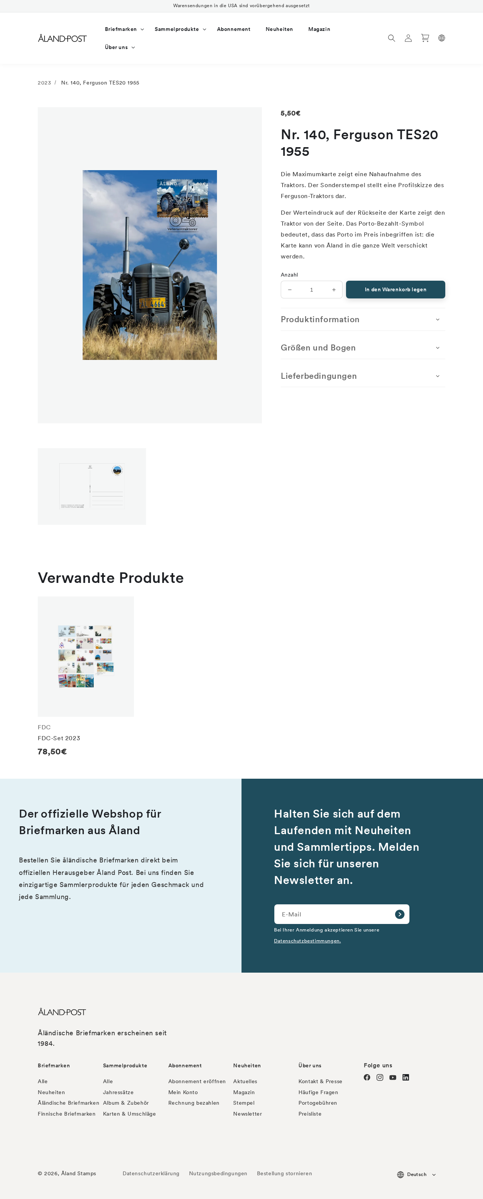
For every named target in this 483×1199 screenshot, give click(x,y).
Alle (43, 1081)
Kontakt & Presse (320, 1081)
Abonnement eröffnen (197, 1081)
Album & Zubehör (126, 1103)
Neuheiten (51, 1092)
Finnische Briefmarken (67, 1114)
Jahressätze (118, 1092)
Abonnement (185, 1065)
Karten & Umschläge (129, 1114)
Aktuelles (245, 1081)
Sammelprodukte (125, 1065)
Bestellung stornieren (284, 1173)
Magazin (244, 1092)
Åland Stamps (78, 1173)
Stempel (243, 1103)
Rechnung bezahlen (194, 1103)
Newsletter (247, 1114)
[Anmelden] (399, 914)
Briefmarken (54, 1065)
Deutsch (416, 1174)
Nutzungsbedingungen (218, 1173)
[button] (122, 29)
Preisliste (309, 1114)
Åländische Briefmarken (68, 1103)
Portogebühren (317, 1103)
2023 (44, 83)
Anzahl (289, 275)
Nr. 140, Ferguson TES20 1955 (100, 83)
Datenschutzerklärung (151, 1173)
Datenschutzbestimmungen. (307, 941)
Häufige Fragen (318, 1092)
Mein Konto (183, 1092)
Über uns (310, 1065)
